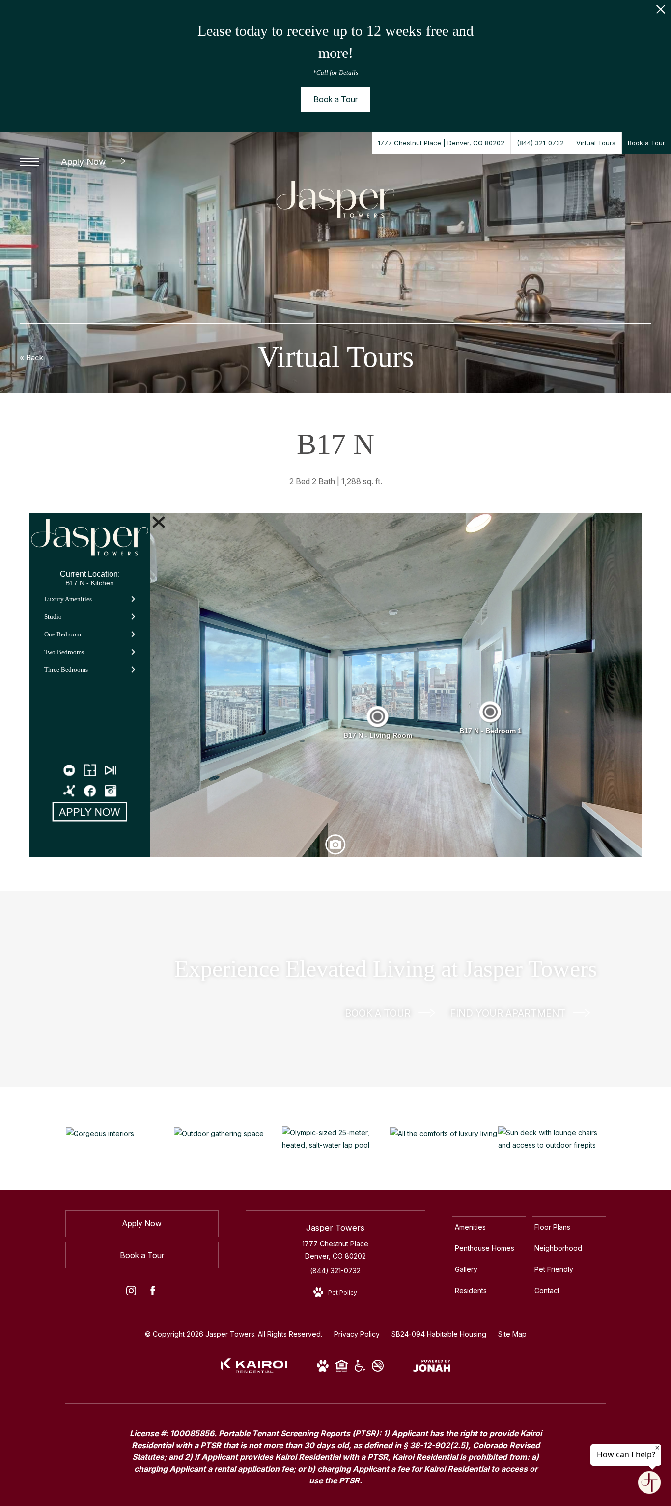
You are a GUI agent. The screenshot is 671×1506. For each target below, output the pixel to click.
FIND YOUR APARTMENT (509, 1013)
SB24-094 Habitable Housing (438, 1334)
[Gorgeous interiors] (119, 1132)
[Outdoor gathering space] (227, 1132)
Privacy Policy (357, 1334)
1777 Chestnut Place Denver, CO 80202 (335, 1250)
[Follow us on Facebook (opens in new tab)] (153, 1292)
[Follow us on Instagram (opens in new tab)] (131, 1292)
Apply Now (84, 162)
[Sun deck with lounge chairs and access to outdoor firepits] (552, 1138)
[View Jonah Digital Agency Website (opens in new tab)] (431, 1367)
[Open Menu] (29, 162)
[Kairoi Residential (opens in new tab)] (254, 1370)
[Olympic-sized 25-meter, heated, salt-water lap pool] (336, 1138)
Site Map (512, 1334)
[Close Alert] (660, 12)
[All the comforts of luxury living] (444, 1132)
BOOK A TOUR (379, 1013)
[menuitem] (489, 1227)
